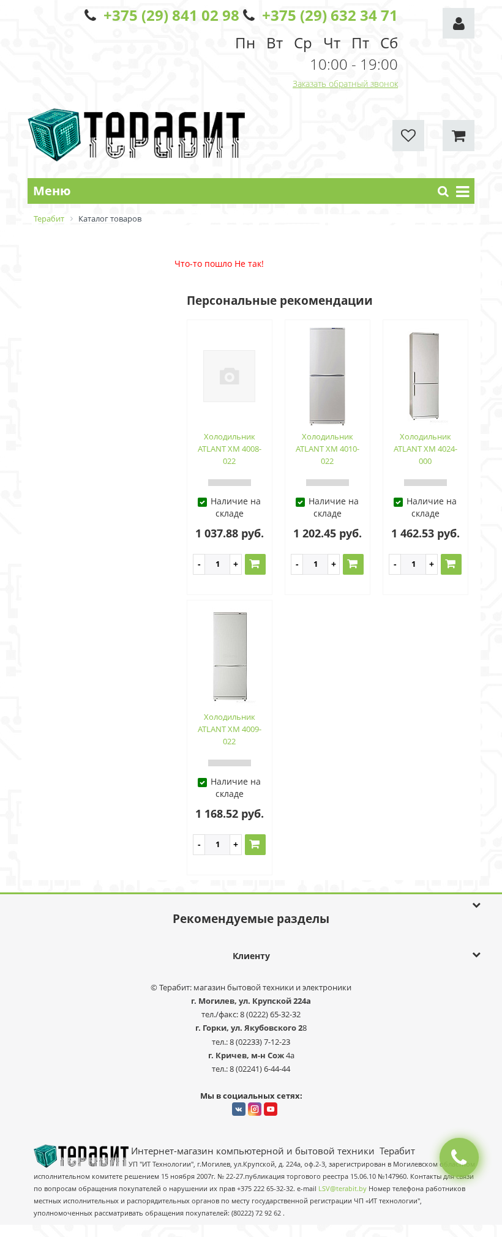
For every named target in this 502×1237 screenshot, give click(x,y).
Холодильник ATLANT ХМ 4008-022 (229, 448)
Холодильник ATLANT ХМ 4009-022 (229, 729)
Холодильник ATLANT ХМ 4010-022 (327, 448)
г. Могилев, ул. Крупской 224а (251, 1000)
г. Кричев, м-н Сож (247, 1055)
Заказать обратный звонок (345, 83)
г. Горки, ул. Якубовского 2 (248, 1027)
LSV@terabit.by (342, 1188)
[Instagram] (254, 1109)
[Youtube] (270, 1109)
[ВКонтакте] (238, 1109)
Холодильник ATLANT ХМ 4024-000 (425, 448)
